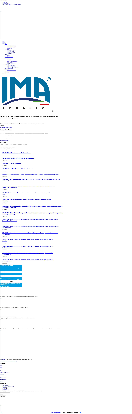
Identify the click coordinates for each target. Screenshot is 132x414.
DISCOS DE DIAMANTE (11, 70)
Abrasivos (2, 374)
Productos (4, 43)
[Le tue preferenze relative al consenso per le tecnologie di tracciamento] (2, 412)
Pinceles (1, 381)
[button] (66, 113)
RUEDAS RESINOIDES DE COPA (13, 67)
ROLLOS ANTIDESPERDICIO (12, 61)
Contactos (4, 73)
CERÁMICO (7, 64)
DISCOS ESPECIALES (9, 68)
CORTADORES (9, 48)
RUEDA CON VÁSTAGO (11, 66)
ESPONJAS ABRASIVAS (11, 63)
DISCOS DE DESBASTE (11, 50)
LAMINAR (6, 54)
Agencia (3, 42)
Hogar (3, 41)
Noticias (3, 72)
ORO (5, 45)
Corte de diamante (3, 379)
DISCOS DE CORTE (10, 46)
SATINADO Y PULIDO (9, 57)
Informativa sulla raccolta (56, 412)
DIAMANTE (7, 69)
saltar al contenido (3, 0)
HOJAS (8, 60)
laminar (1, 370)
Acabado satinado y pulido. (4, 372)
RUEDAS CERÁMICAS (11, 65)
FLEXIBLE (9, 59)
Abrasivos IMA (2, 359)
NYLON (8, 56)
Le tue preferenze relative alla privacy (70, 412)
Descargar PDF (3, 395)
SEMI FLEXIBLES (10, 62)
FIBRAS (8, 55)
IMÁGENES (7, 49)
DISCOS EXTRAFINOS (11, 47)
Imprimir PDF (3, 396)
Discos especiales (3, 377)
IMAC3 (6, 44)
